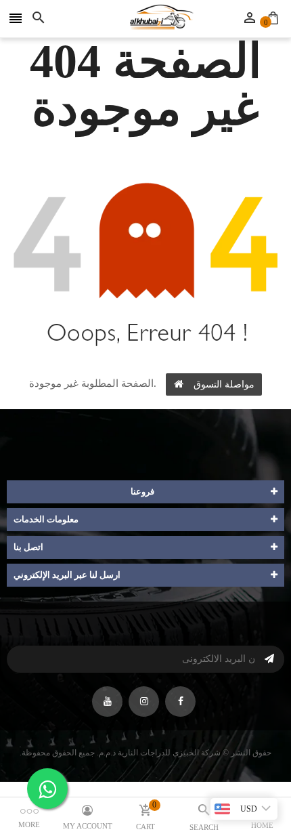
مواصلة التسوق (224, 384)
